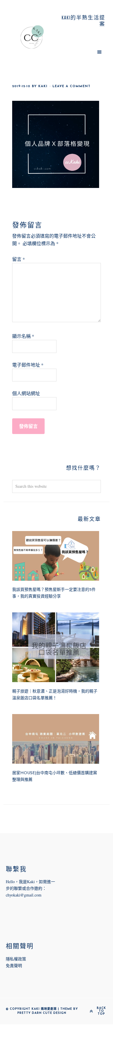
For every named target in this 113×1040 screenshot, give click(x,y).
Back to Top (101, 1011)
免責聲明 (14, 965)
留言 (18, 259)
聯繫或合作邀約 (28, 888)
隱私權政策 (16, 959)
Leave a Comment (71, 86)
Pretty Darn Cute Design (41, 1013)
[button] (81, 51)
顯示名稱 (23, 336)
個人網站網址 (26, 393)
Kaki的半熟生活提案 (32, 37)
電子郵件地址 (27, 365)
